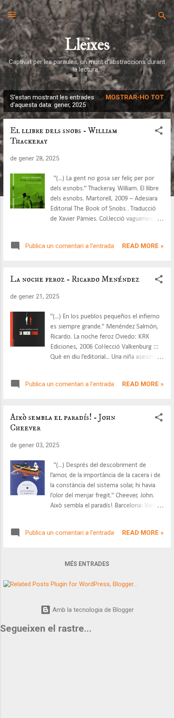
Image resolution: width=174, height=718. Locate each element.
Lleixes (87, 45)
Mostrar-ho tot (135, 97)
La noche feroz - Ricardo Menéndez (74, 279)
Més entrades (87, 564)
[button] (159, 132)
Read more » (143, 246)
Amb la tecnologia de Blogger (92, 610)
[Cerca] (162, 17)
